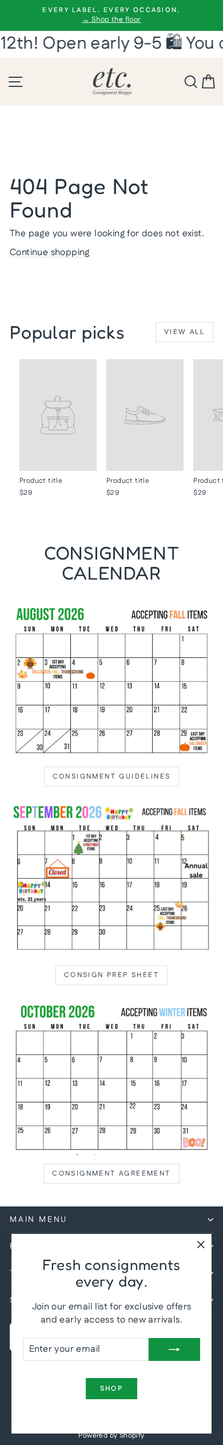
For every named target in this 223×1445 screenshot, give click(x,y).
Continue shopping (50, 252)
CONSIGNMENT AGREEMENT (111, 1173)
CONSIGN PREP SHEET (111, 975)
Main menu (38, 1219)
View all (184, 332)
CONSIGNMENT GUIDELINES (112, 776)
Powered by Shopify (111, 1435)
